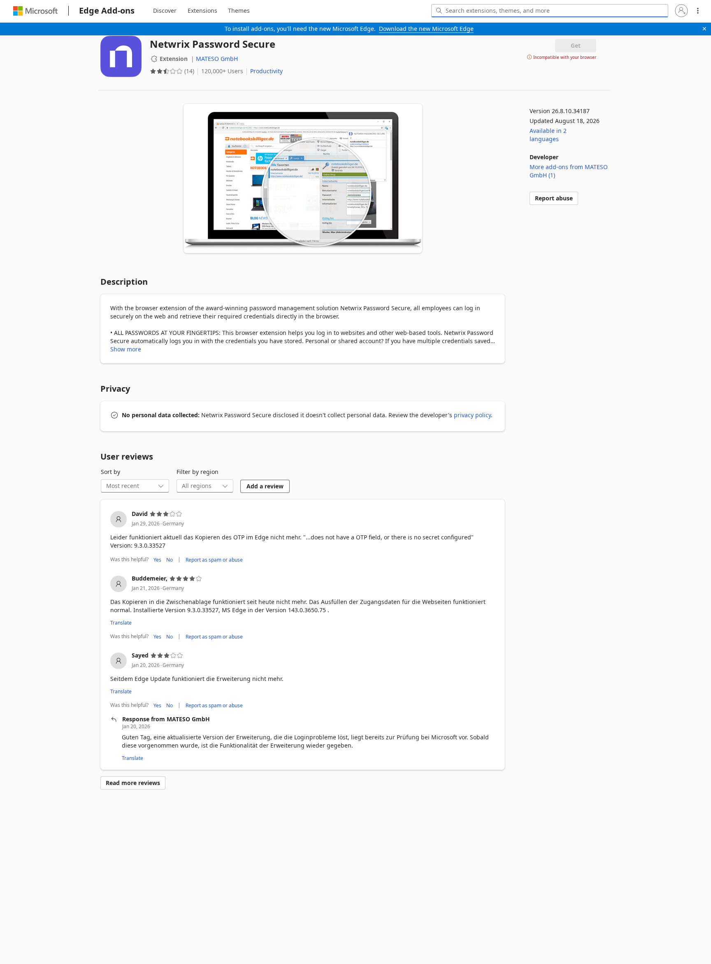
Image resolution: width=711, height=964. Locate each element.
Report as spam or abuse (214, 559)
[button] (681, 10)
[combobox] (549, 10)
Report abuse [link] (554, 198)
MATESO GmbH (217, 59)
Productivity (266, 71)
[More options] (697, 10)
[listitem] (302, 537)
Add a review (264, 486)
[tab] (165, 10)
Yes (157, 559)
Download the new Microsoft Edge (426, 29)
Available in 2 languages (548, 135)
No (169, 559)
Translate (121, 622)
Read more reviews (133, 783)
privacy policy (472, 415)
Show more (125, 349)
